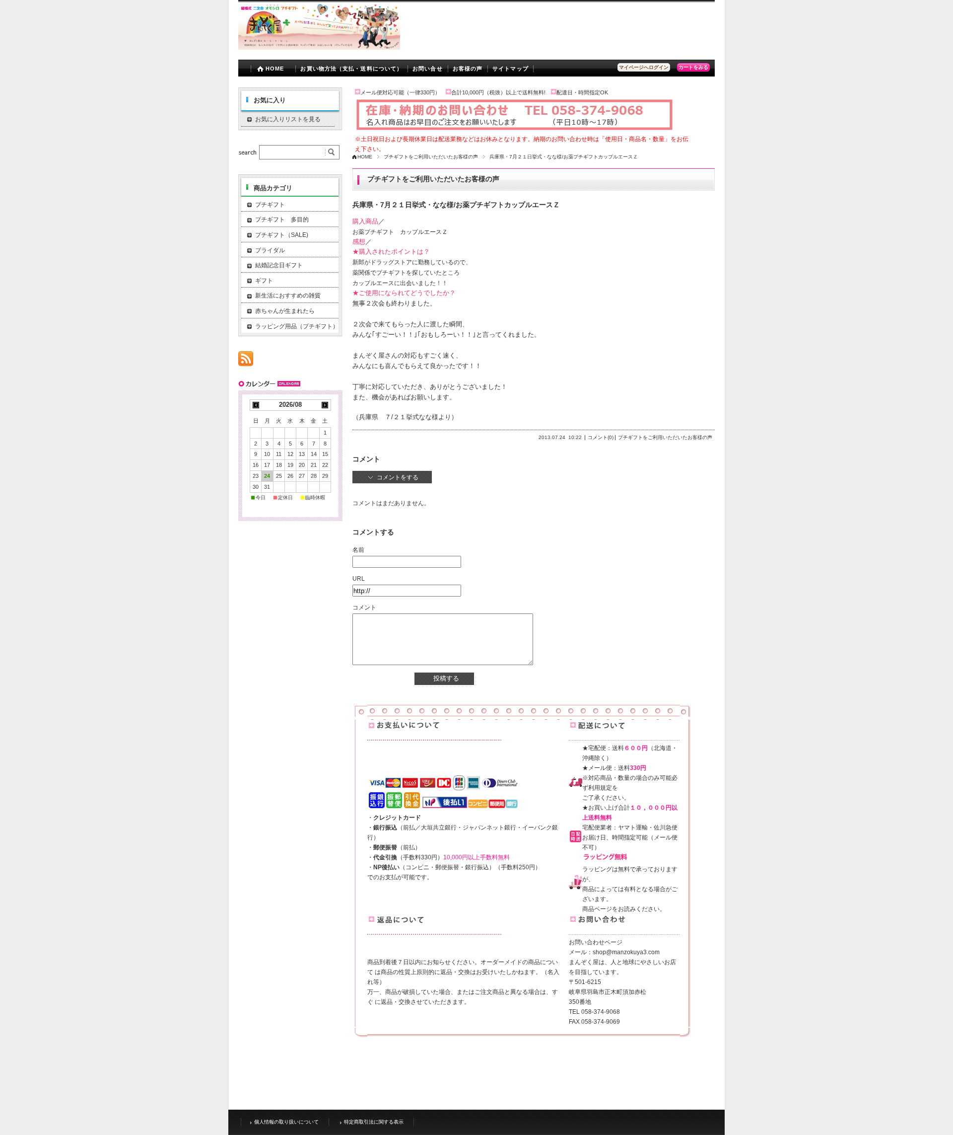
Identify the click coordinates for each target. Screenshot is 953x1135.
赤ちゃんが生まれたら (285, 310)
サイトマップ (510, 69)
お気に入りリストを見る (288, 119)
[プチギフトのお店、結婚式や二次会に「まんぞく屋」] (319, 47)
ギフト (264, 280)
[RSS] (245, 361)
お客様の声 (468, 69)
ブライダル (270, 250)
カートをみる (693, 67)
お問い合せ (427, 69)
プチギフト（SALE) (281, 234)
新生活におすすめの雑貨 (288, 295)
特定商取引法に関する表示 (374, 1122)
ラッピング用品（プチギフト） (297, 326)
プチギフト (270, 204)
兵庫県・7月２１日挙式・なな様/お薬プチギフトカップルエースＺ (456, 205)
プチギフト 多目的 (282, 219)
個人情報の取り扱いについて (286, 1122)
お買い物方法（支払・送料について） (351, 69)
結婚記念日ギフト (279, 265)
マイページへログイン (644, 67)
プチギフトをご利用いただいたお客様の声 (431, 156)
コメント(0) (600, 437)
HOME (275, 69)
